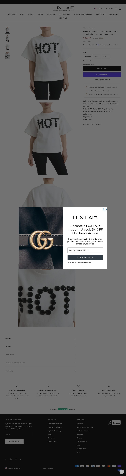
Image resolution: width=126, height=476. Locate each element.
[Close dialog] (105, 209)
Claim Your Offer (85, 257)
